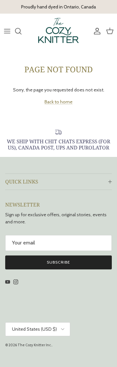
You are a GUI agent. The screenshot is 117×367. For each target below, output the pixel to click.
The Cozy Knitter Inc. (35, 345)
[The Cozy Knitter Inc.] (58, 31)
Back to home (58, 102)
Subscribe (58, 262)
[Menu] (7, 31)
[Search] (21, 31)
